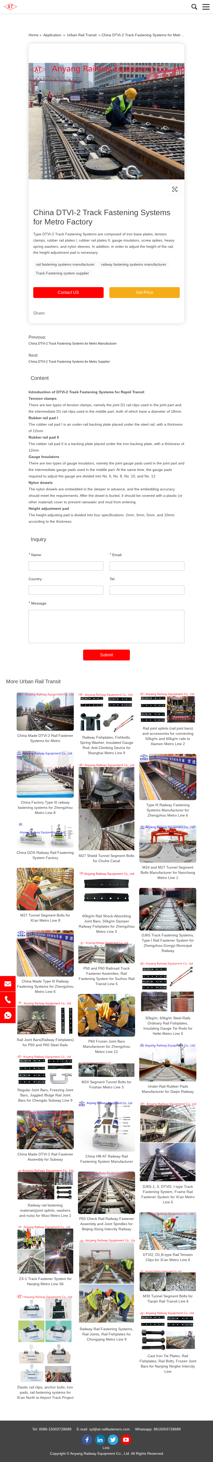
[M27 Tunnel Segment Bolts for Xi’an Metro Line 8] (45, 889)
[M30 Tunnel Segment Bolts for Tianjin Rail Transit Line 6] (167, 1280)
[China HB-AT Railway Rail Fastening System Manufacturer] (106, 1126)
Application (52, 35)
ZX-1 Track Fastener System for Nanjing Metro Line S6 (45, 1281)
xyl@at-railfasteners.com (109, 1429)
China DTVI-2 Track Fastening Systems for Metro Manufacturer (73, 343)
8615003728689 (167, 1429)
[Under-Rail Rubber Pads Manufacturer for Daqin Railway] (167, 1063)
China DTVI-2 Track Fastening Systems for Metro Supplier (69, 361)
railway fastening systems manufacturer (133, 264)
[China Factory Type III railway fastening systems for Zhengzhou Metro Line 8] (45, 774)
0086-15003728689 (55, 1429)
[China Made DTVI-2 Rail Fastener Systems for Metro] (45, 711)
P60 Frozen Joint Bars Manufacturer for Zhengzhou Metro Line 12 (106, 1046)
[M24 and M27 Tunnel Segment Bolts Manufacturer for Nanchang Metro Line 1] (167, 844)
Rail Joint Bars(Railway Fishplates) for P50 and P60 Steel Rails (45, 1042)
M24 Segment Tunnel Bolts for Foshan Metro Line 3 (106, 1084)
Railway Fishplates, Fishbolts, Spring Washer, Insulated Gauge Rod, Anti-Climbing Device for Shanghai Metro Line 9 (106, 745)
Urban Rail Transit (82, 35)
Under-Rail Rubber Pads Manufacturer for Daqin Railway (168, 1089)
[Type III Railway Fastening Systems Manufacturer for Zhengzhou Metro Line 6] (167, 777)
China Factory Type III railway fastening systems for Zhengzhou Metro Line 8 (45, 807)
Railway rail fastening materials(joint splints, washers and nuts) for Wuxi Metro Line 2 (45, 1210)
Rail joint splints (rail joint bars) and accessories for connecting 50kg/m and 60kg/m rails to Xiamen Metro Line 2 (168, 736)
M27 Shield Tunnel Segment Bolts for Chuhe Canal (106, 858)
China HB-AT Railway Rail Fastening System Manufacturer (106, 1158)
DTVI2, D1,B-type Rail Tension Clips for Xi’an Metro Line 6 (168, 1257)
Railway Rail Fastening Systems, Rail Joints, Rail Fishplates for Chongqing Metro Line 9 (106, 1334)
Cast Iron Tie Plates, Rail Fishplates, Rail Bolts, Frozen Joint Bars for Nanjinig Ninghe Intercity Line (167, 1363)
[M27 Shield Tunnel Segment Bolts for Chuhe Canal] (106, 807)
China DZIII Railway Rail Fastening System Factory (45, 855)
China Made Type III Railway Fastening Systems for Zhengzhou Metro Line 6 (45, 986)
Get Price (144, 292)
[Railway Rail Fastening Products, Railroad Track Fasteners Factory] (27, 6)
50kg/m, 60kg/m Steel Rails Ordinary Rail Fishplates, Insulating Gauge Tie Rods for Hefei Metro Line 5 (167, 1026)
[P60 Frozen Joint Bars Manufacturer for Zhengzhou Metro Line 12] (106, 1015)
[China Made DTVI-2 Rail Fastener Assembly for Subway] (45, 1130)
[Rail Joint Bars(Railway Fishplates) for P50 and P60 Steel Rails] (45, 1018)
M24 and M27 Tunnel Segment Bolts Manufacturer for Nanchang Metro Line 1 (168, 872)
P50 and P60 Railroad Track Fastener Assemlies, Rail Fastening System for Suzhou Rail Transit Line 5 (107, 976)
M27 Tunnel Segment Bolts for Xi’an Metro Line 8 (45, 917)
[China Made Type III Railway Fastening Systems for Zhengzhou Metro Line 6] (45, 953)
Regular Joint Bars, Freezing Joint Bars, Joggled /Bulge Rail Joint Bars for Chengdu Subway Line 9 (45, 1095)
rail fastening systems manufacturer (65, 264)
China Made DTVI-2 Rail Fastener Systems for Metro (45, 738)
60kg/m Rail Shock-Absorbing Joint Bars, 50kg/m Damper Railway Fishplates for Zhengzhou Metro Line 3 (107, 924)
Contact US (68, 292)
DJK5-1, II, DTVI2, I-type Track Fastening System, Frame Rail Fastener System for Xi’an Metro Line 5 (168, 1194)
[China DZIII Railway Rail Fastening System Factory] (45, 835)
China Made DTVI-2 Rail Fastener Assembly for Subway (45, 1156)
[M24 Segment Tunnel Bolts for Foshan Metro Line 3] (106, 1069)
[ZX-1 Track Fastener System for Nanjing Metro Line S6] (45, 1249)
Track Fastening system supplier (62, 273)
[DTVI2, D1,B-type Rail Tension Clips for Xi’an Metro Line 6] (167, 1231)
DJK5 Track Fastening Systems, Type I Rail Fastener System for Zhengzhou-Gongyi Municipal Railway (168, 943)
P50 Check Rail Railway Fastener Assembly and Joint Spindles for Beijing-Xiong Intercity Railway (106, 1224)
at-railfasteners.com (62, 189)
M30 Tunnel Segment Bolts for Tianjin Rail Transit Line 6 (168, 1298)
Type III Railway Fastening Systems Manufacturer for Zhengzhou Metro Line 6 (168, 810)
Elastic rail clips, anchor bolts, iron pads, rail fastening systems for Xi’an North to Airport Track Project (45, 1392)
